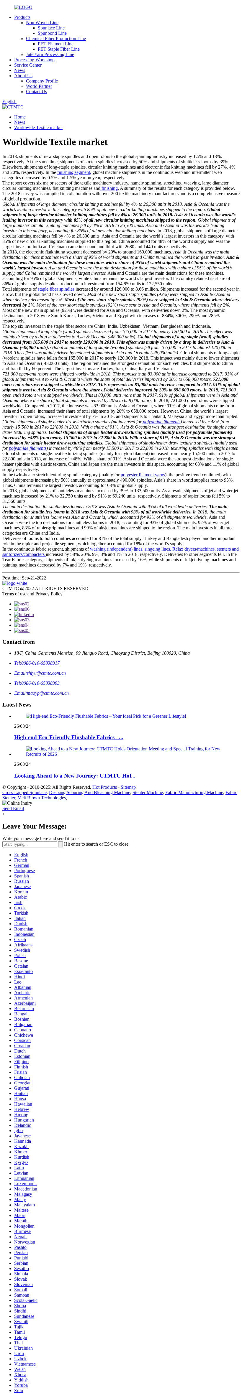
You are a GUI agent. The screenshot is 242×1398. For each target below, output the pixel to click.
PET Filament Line (55, 43)
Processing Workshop (34, 59)
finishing (109, 188)
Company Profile (42, 80)
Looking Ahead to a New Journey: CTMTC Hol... (74, 776)
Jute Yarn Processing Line (50, 54)
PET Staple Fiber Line (59, 49)
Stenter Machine (148, 792)
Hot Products (104, 787)
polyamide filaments (161, 421)
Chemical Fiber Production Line (56, 38)
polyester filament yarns (143, 474)
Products (22, 17)
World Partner (39, 86)
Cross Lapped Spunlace (24, 792)
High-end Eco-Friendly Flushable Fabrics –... (68, 737)
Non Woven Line (42, 22)
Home (20, 116)
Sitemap (128, 787)
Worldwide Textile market (38, 127)
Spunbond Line (52, 33)
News (19, 70)
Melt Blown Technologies (41, 797)
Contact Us (36, 91)
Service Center (28, 64)
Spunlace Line (51, 27)
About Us (23, 75)
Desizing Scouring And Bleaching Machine (89, 792)
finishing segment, (74, 172)
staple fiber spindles (56, 289)
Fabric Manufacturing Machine (194, 792)
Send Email (13, 808)
